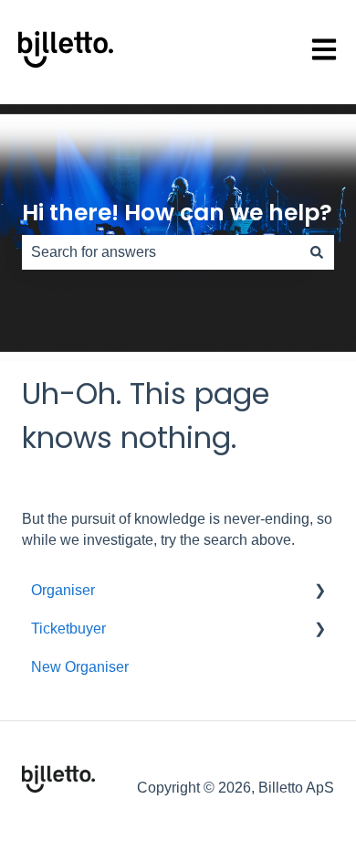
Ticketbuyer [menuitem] (68, 628)
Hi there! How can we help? (177, 213)
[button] (319, 592)
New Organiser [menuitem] (80, 667)
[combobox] (160, 252)
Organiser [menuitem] (63, 590)
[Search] (316, 252)
